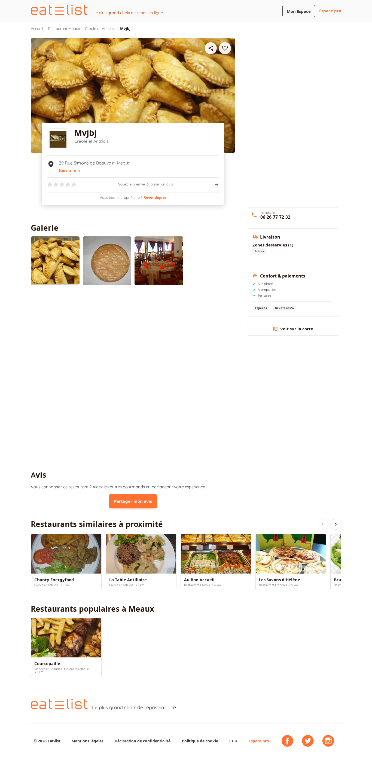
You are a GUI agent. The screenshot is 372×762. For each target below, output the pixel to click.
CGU (233, 741)
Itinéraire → (70, 170)
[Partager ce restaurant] (211, 48)
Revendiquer (155, 197)
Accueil (37, 28)
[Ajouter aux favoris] (225, 48)
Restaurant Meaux (64, 28)
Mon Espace (299, 11)
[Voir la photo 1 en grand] (55, 260)
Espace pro (330, 10)
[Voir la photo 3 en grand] (159, 260)
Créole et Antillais (100, 28)
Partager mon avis (133, 501)
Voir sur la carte (296, 328)
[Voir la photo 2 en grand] (107, 260)
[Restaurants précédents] (322, 524)
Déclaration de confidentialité (142, 741)
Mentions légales (87, 741)
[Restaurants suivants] (335, 524)
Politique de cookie (200, 741)
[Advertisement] (133, 334)
